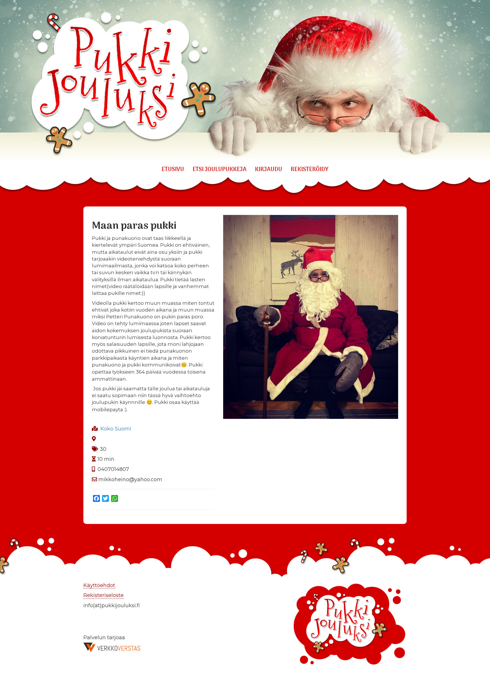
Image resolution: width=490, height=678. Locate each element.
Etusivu (173, 169)
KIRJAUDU (268, 169)
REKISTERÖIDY (309, 169)
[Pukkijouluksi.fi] (245, 81)
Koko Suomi (115, 429)
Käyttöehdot (99, 585)
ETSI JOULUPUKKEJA (219, 169)
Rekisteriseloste (103, 595)
